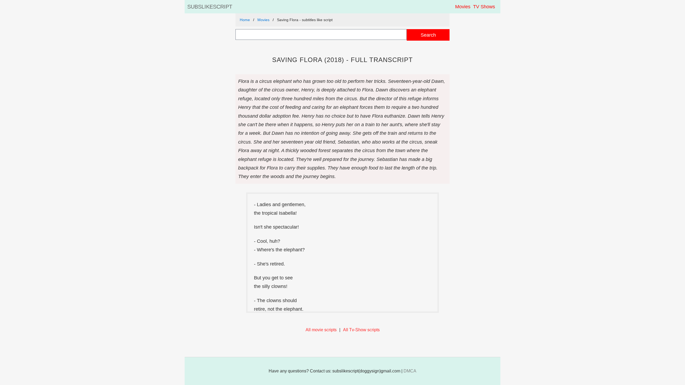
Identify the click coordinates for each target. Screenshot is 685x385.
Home (245, 20)
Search (428, 35)
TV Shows (484, 6)
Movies (462, 6)
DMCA (410, 371)
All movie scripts (321, 330)
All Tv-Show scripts (361, 330)
